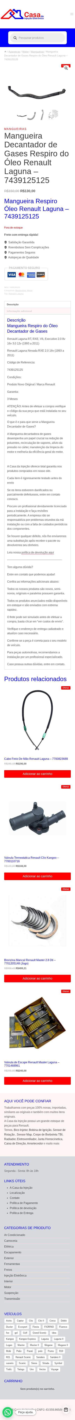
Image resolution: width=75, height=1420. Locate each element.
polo (40, 1351)
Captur (20, 1320)
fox (7, 1332)
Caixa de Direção (15, 1143)
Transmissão (12, 1298)
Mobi (8, 1351)
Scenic (22, 1363)
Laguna (45, 1339)
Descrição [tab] (13, 304)
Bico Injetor (21, 1129)
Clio (31, 1320)
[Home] (5, 51)
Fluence (63, 1327)
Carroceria (10, 1240)
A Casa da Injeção (21, 1187)
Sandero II (55, 1357)
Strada (45, 1363)
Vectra (42, 1369)
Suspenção (11, 1292)
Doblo (64, 1320)
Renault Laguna (16, 294)
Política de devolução (23, 1208)
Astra (9, 1320)
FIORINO (49, 1327)
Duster (9, 1327)
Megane (48, 1345)
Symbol (58, 1363)
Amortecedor (35, 1143)
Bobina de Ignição (40, 1129)
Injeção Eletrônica (15, 1275)
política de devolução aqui (37, 552)
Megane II (63, 1345)
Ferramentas (12, 1263)
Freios (8, 1269)
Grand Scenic (39, 1332)
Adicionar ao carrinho (37, 774)
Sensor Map (24, 1134)
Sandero (40, 1357)
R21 (8, 1357)
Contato (15, 1197)
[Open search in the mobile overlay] (37, 37)
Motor (29, 290)
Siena (34, 1363)
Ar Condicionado (14, 1234)
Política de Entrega (21, 1213)
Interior (8, 1281)
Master (21, 1345)
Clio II (41, 1320)
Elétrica (9, 1246)
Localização (17, 1192)
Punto (51, 1351)
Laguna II (58, 1339)
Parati (30, 1351)
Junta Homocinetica (50, 1139)
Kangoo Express (27, 1339)
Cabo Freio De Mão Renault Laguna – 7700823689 (36, 758)
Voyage (54, 1369)
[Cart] (66, 1410)
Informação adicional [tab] (19, 311)
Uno (32, 1369)
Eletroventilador (26, 1139)
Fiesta (36, 1327)
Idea (54, 1332)
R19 (61, 1351)
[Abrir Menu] (72, 14)
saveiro (9, 1363)
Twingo (20, 1369)
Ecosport (22, 1327)
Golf (25, 1332)
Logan (9, 1345)
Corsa (52, 1320)
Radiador (10, 1139)
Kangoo (10, 1339)
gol (16, 1332)
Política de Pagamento (24, 1203)
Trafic (9, 1369)
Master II (34, 1345)
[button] (66, 68)
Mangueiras (15, 129)
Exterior (9, 1258)
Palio (18, 1351)
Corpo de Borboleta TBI (47, 1134)
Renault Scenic (23, 1357)
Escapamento (12, 1252)
